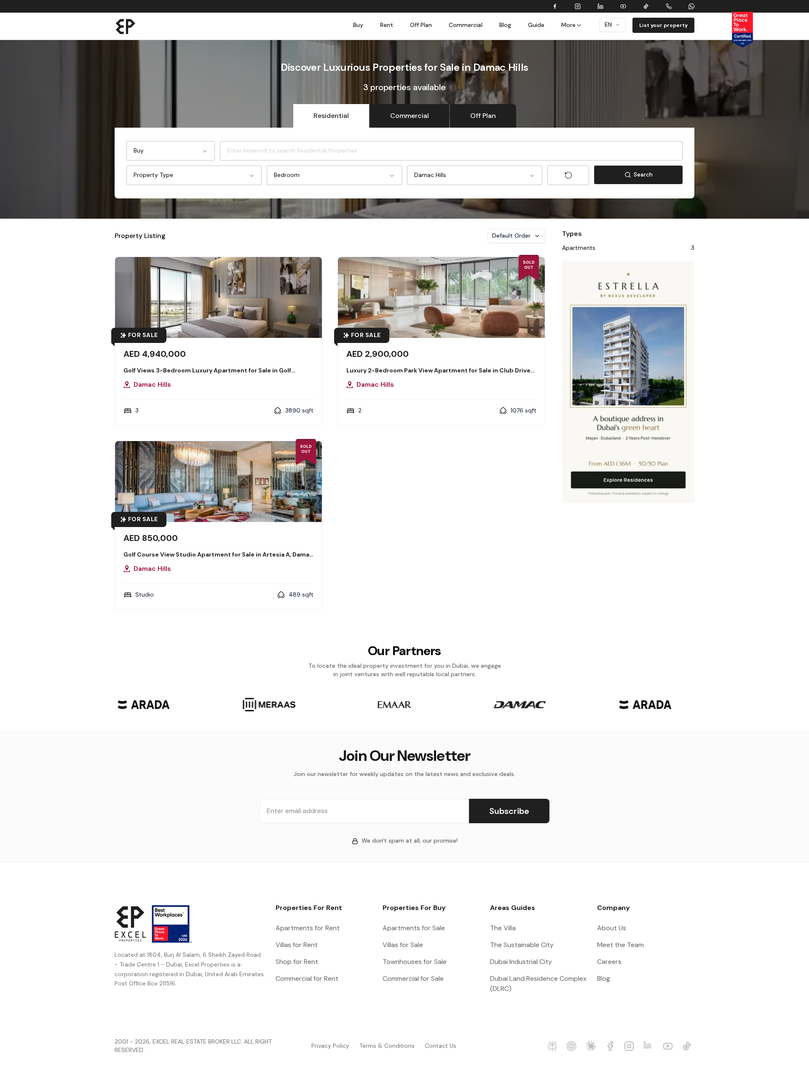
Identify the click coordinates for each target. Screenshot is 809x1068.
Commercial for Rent (307, 978)
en (608, 24)
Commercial (465, 25)
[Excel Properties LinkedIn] (649, 1046)
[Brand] (126, 26)
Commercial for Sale (413, 978)
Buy (358, 25)
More (568, 25)
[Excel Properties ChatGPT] (572, 1046)
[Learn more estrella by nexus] (628, 382)
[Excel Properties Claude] (592, 1046)
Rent (386, 25)
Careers (609, 961)
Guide (536, 25)
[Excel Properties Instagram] (630, 1046)
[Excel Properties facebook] (611, 1046)
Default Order (511, 235)
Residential (331, 115)
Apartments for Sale (414, 927)
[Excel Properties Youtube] (669, 1046)
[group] (144, 705)
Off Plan (421, 25)
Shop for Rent (297, 961)
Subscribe (509, 811)
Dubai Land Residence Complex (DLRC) (538, 983)
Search (658, 176)
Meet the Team (620, 944)
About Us (611, 927)
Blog (505, 25)
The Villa (503, 927)
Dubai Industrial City (521, 961)
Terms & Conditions (387, 1045)
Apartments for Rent (308, 927)
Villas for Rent (297, 944)
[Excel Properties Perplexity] (553, 1046)
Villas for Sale (403, 944)
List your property (663, 25)
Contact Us (440, 1045)
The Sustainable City (522, 944)
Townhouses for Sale (415, 961)
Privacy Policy (330, 1045)
